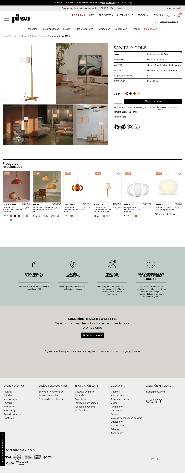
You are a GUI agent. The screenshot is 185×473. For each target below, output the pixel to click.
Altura (97, 216)
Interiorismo (10, 399)
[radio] (126, 93)
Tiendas (8, 395)
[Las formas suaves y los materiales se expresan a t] (152, 363)
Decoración (121, 29)
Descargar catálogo (169, 22)
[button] (27, 174)
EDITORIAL (143, 15)
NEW (92, 15)
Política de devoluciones (52, 399)
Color (117, 94)
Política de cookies (85, 407)
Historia (8, 392)
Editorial (8, 403)
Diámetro (37, 216)
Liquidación (150, 29)
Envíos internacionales (51, 392)
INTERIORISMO (125, 15)
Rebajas (114, 429)
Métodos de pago (84, 392)
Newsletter (9, 407)
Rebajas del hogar (19, 36)
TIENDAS (158, 15)
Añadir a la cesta (153, 101)
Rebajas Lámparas (38, 36)
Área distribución (174, 8)
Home (5, 36)
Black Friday (116, 433)
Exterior (136, 29)
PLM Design (10, 410)
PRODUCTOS (106, 15)
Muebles (32, 29)
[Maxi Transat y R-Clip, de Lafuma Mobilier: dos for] (62, 363)
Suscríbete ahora (92, 335)
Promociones (117, 425)
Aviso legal (80, 399)
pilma (21, 17)
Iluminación (103, 29)
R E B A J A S (78, 15)
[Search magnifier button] (154, 21)
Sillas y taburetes (84, 29)
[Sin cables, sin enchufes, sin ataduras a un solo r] (122, 363)
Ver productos (108, 3)
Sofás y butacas (50, 29)
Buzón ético (81, 410)
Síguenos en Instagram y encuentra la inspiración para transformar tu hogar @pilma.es (92, 351)
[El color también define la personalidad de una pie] (32, 363)
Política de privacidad (86, 403)
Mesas (66, 29)
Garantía (79, 395)
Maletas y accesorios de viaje (126, 418)
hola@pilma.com (155, 392)
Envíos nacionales (48, 395)
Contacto (9, 418)
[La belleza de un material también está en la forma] (92, 363)
